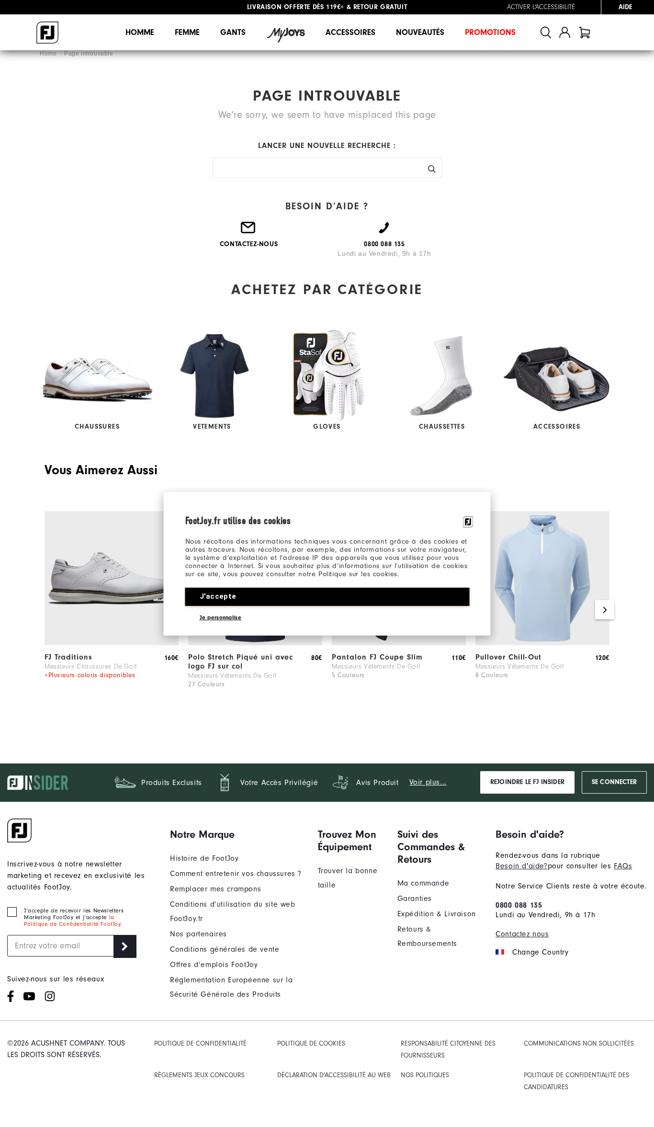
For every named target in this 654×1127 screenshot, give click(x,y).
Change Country (540, 952)
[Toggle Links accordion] (237, 834)
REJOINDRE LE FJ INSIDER (527, 782)
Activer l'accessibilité (541, 7)
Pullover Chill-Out (508, 657)
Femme (187, 32)
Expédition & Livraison (436, 914)
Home (49, 53)
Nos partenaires (198, 934)
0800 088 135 (519, 905)
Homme (139, 32)
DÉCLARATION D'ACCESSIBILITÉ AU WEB (334, 1075)
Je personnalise (221, 617)
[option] (111, 610)
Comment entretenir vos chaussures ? (236, 873)
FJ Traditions (68, 657)
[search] (545, 32)
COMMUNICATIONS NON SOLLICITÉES (579, 1043)
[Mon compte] (564, 32)
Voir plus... (428, 782)
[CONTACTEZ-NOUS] (248, 231)
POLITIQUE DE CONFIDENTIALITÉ (200, 1043)
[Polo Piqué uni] (255, 642)
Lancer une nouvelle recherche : (327, 145)
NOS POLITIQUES (425, 1075)
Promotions (490, 32)
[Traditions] (112, 642)
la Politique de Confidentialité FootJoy (72, 920)
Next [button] (604, 609)
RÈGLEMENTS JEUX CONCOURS (199, 1075)
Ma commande (423, 883)
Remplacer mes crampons (215, 889)
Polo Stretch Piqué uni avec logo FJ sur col (240, 662)
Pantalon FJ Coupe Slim (377, 657)
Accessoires (350, 32)
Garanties (414, 898)
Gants (233, 32)
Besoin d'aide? (521, 866)
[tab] (584, 32)
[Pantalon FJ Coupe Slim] (399, 642)
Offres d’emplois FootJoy (214, 964)
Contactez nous (522, 934)
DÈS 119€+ (295, 7)
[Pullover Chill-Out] (542, 642)
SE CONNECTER (614, 782)
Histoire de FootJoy (204, 858)
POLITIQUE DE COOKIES (311, 1043)
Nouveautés (420, 32)
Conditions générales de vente (224, 949)
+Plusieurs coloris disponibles (90, 675)
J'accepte (218, 596)
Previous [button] (49, 609)
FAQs (623, 866)
